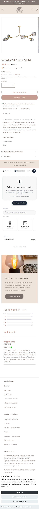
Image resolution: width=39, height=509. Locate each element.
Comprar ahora (19, 97)
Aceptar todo (19, 492)
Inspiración (7, 390)
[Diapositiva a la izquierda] (15, 56)
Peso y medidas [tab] (7, 141)
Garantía (6, 432)
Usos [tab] (4, 145)
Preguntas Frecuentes (11, 419)
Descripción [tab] (6, 113)
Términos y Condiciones (24, 507)
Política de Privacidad (8, 507)
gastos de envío (7, 76)
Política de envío (9, 440)
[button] (2, 10)
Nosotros (7, 386)
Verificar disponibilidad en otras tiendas (16, 109)
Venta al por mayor (10, 407)
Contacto (7, 423)
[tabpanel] (19, 125)
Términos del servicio (11, 399)
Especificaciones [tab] (8, 137)
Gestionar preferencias (19, 501)
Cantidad (4, 81)
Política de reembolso (11, 403)
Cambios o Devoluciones (12, 427)
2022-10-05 (7, 344)
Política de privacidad (11, 444)
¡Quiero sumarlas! (14, 296)
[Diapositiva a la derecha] (24, 56)
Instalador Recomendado (12, 436)
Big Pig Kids (8, 394)
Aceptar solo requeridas (19, 497)
